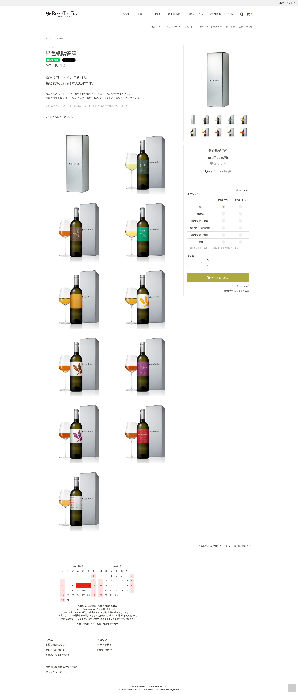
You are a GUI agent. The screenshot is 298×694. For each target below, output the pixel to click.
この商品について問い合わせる (213, 546)
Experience (174, 14)
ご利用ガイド (156, 26)
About (127, 14)
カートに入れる (220, 277)
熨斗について (242, 190)
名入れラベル (174, 26)
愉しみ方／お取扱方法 (211, 26)
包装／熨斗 (190, 26)
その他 (60, 38)
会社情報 (230, 26)
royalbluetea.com (221, 14)
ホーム (49, 38)
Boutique (154, 14)
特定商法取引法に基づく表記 (61, 666)
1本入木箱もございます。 (62, 116)
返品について (242, 286)
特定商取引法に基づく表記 (236, 290)
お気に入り (219, 163)
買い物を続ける (241, 546)
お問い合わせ (245, 26)
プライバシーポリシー (58, 671)
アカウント (287, 3)
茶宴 (139, 14)
